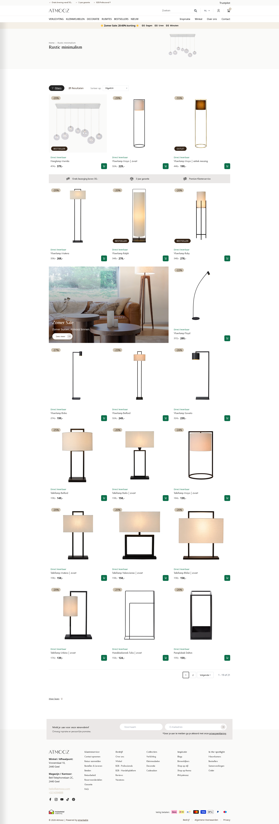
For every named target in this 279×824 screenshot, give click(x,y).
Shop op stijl (182, 765)
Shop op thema (184, 770)
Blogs (179, 756)
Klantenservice (92, 751)
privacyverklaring (217, 733)
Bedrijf (119, 751)
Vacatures (120, 779)
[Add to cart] (104, 166)
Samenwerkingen (216, 765)
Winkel (119, 761)
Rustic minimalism (67, 42)
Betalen (87, 770)
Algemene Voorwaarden (206, 819)
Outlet (211, 770)
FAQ (86, 789)
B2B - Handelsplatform (126, 770)
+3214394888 (56, 792)
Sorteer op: (96, 88)
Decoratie (150, 765)
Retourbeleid (90, 775)
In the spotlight (217, 751)
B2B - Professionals (124, 765)
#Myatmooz (182, 775)
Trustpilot (225, 3)
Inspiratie (182, 751)
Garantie (88, 784)
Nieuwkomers (215, 756)
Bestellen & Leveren (93, 765)
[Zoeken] (195, 11)
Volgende (204, 675)
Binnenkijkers (183, 761)
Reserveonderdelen (93, 779)
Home (51, 42)
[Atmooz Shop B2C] (59, 10)
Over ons (120, 756)
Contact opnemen (92, 756)
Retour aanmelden (92, 761)
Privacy (226, 819)
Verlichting (151, 756)
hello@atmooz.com (59, 788)
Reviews (119, 775)
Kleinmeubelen (153, 761)
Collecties (151, 751)
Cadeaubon (151, 770)
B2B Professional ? (103, 2)
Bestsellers (213, 761)
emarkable (83, 820)
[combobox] (179, 10)
